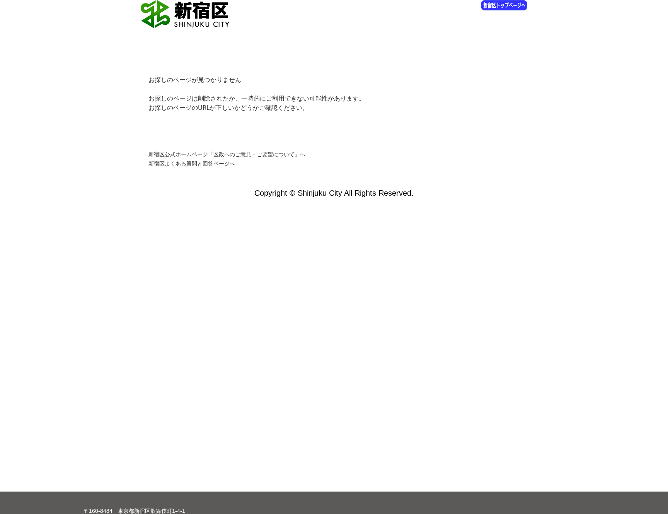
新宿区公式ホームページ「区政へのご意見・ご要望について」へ (226, 154)
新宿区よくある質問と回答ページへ (191, 164)
